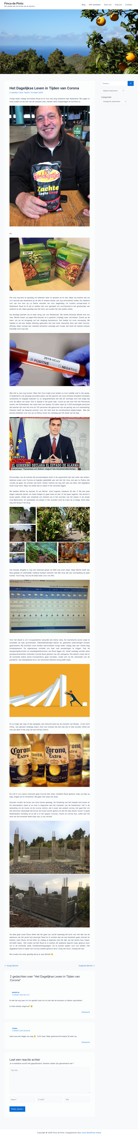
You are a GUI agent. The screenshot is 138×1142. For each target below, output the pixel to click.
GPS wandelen (95, 5)
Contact (128, 5)
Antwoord (86, 1012)
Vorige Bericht (11, 966)
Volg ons (118, 5)
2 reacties (13, 92)
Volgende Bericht (87, 966)
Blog (83, 5)
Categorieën (106, 97)
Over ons (107, 5)
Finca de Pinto (13, 3)
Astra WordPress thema (91, 1133)
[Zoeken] (131, 83)
